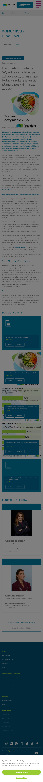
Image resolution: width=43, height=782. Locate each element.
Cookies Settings (21, 778)
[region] (21, 768)
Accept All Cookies (21, 772)
